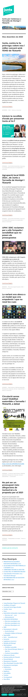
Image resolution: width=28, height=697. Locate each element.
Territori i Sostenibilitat (19, 388)
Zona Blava (7, 679)
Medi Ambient (11, 387)
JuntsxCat (10, 473)
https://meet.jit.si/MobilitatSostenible (13, 463)
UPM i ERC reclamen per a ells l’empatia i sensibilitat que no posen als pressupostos (13, 232)
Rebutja (11, 694)
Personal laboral (8, 659)
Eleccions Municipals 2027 (12, 625)
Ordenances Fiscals (9, 655)
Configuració (19, 694)
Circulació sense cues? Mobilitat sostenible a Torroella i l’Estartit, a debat (13, 400)
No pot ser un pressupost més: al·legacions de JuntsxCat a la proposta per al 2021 (12, 487)
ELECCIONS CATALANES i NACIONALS (14, 613)
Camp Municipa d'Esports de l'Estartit (14, 603)
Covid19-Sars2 (8, 609)
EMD (9, 110)
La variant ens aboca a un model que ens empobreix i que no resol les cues (13, 298)
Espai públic (7, 635)
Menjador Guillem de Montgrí (13, 633)
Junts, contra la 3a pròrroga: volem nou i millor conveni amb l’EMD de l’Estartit (13, 47)
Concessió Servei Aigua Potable (12, 607)
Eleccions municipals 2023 (16, 167)
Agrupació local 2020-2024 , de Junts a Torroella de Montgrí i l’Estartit (13, 179)
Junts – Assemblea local (10, 637)
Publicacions (7, 667)
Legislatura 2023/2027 (10, 641)
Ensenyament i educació (10, 629)
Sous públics (7, 673)
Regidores (6, 671)
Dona (5, 611)
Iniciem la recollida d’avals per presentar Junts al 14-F (13, 118)
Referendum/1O (9, 617)
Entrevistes (8, 669)
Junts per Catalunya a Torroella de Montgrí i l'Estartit (11, 21)
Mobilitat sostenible (19, 387)
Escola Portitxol (9, 631)
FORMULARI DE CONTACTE (10, 548)
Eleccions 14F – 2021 (11, 615)
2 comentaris (13, 476)
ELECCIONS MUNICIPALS (14, 166)
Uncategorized (8, 677)
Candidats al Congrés (10, 605)
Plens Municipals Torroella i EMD (15, 286)
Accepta (4, 694)
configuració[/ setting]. (7, 692)
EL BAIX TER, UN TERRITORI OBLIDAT (14, 571)
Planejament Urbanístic (7, 388)
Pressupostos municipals (14, 538)
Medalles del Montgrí (10, 643)
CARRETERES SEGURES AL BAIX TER (14, 569)
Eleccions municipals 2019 (12, 621)
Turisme (6, 675)
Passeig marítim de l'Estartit (12, 657)
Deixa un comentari (16, 110)
